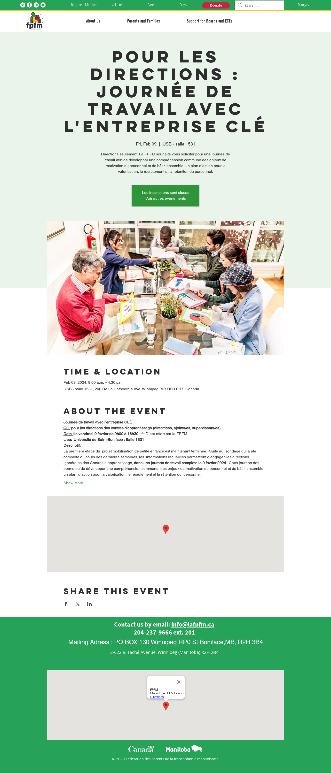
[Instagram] (36, 5)
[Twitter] (22, 5)
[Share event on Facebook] (65, 604)
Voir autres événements (165, 198)
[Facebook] (29, 5)
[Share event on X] (77, 604)
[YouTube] (43, 5)
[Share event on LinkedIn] (89, 604)
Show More (73, 483)
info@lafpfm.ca (192, 624)
